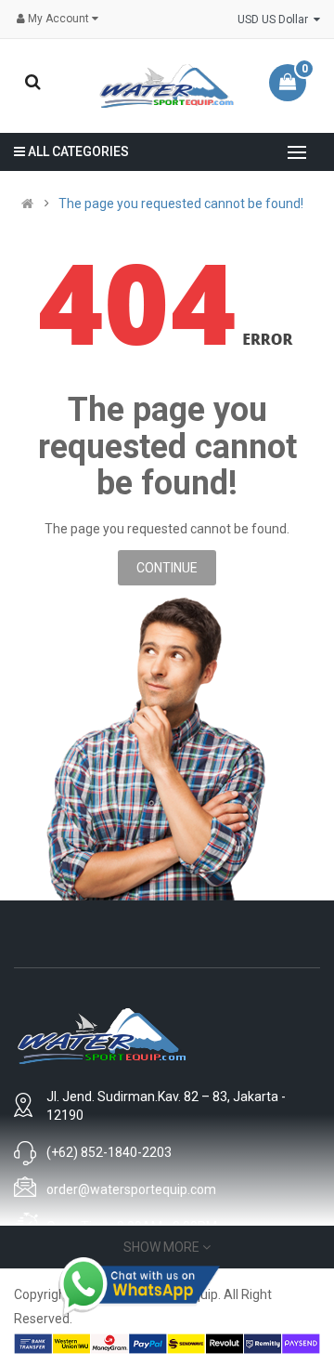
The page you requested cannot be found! (180, 203)
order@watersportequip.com (131, 1189)
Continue (167, 567)
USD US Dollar (276, 19)
